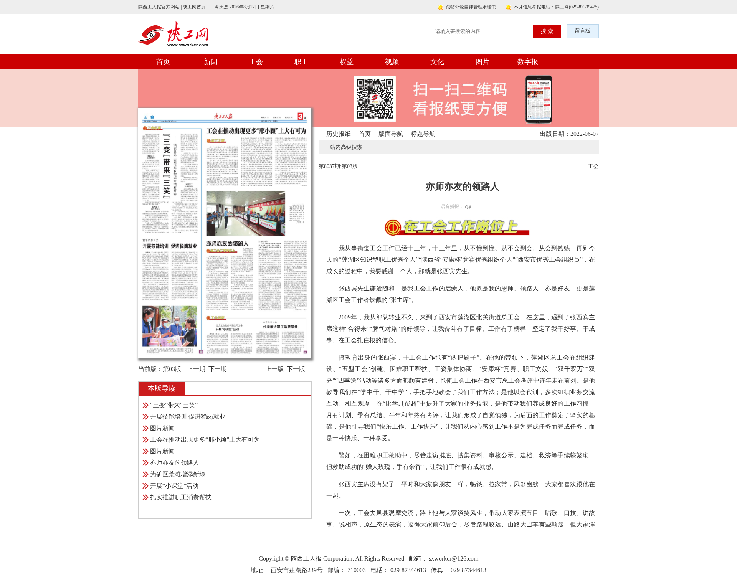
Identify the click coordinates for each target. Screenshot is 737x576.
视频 (392, 62)
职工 (301, 62)
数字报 (527, 62)
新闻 (211, 62)
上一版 (274, 369)
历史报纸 (338, 133)
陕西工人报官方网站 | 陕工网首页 (172, 7)
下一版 (296, 369)
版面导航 (390, 133)
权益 (347, 62)
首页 (163, 62)
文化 (437, 62)
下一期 (217, 369)
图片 (482, 62)
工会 (256, 62)
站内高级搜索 (346, 147)
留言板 (583, 31)
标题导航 (423, 133)
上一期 (196, 369)
